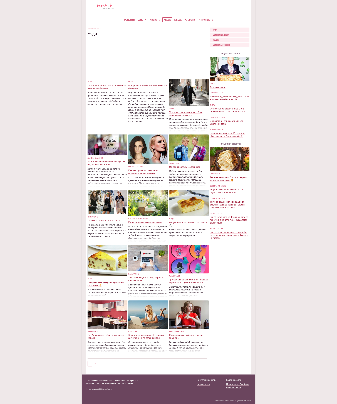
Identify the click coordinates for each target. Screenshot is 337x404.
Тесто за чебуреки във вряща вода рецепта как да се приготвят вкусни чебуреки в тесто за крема (227, 205)
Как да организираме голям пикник (145, 222)
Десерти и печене (218, 186)
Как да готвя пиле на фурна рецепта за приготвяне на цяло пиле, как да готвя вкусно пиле (229, 220)
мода (90, 82)
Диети (142, 19)
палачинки (215, 174)
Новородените (216, 93)
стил (215, 30)
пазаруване (174, 163)
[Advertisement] (147, 54)
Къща (178, 19)
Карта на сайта (233, 380)
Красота (155, 19)
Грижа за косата (135, 167)
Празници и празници (138, 219)
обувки (216, 40)
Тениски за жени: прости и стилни (104, 220)
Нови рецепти (203, 384)
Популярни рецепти (206, 380)
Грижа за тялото (217, 117)
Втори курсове (216, 213)
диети (212, 83)
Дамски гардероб (95, 158)
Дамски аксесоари (222, 45)
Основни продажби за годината (184, 167)
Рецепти (129, 19)
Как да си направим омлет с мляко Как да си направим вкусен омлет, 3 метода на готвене (229, 235)
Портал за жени (94, 29)
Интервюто (206, 19)
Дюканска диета (218, 87)
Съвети (190, 19)
